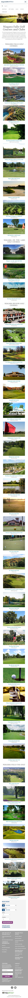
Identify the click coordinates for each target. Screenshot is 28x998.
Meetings (4, 9)
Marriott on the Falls (18, 944)
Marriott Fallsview (18, 938)
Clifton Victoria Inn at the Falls (20, 948)
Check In (4, 903)
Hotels (7, 2)
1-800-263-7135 (20, 977)
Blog (17, 9)
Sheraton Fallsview (18, 936)
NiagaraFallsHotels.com (19, 970)
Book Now (7, 922)
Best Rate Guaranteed (6, 947)
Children (4, 917)
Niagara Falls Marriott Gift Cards (6, 937)
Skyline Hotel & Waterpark (20, 946)
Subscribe (7, 976)
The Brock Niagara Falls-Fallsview (19, 941)
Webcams (4, 12)
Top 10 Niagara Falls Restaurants (18, 954)
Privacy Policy (4, 950)
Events (22, 9)
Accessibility (4, 952)
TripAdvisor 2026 (18, 997)
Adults (3, 912)
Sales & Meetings (18, 968)
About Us (3, 945)
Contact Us (17, 966)
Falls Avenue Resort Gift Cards (7, 940)
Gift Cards (11, 9)
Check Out (4, 908)
